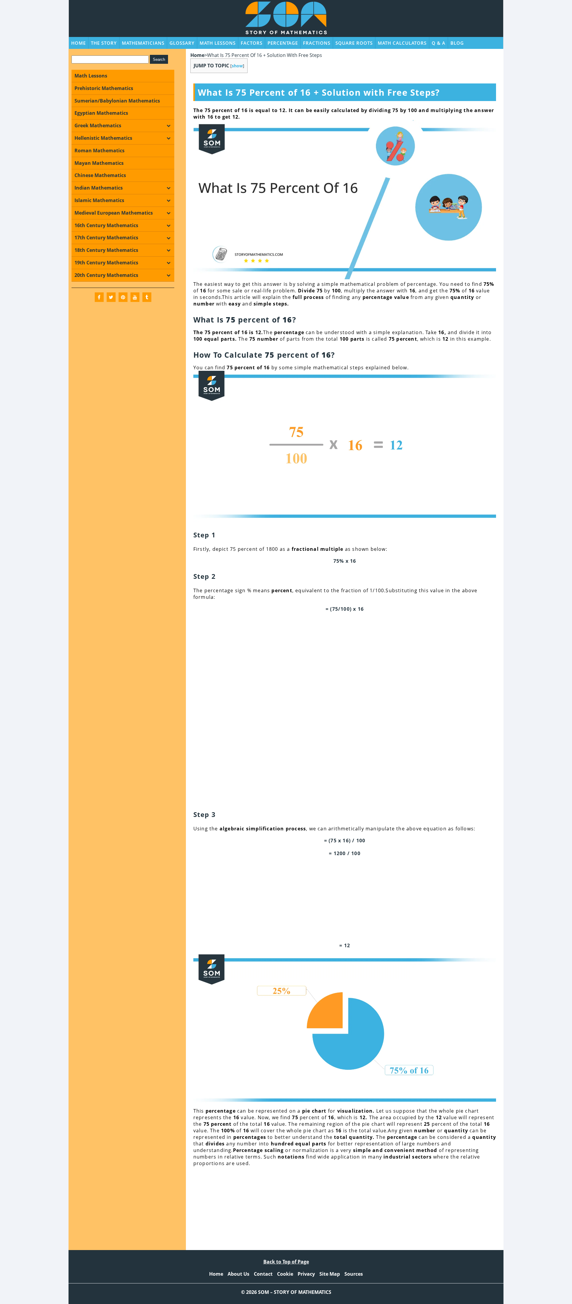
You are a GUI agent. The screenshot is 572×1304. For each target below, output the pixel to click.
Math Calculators (402, 43)
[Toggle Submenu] (168, 126)
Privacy (306, 1274)
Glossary (182, 43)
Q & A (438, 43)
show (237, 66)
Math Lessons (218, 43)
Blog (457, 43)
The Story (104, 43)
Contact (263, 1274)
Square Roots (354, 43)
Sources (353, 1274)
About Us (238, 1274)
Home (78, 43)
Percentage (283, 43)
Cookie (285, 1274)
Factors (251, 43)
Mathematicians (143, 43)
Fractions (316, 43)
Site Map (329, 1274)
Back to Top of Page (286, 1261)
